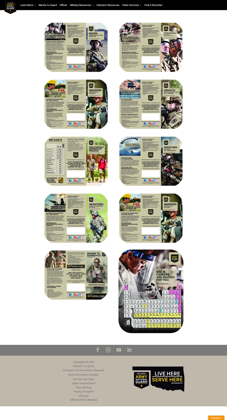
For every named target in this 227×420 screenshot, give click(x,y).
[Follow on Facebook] (97, 350)
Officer (63, 5)
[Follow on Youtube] (118, 350)
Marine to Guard (48, 5)
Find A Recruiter (153, 5)
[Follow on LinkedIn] (129, 350)
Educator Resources (108, 5)
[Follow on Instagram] (108, 350)
